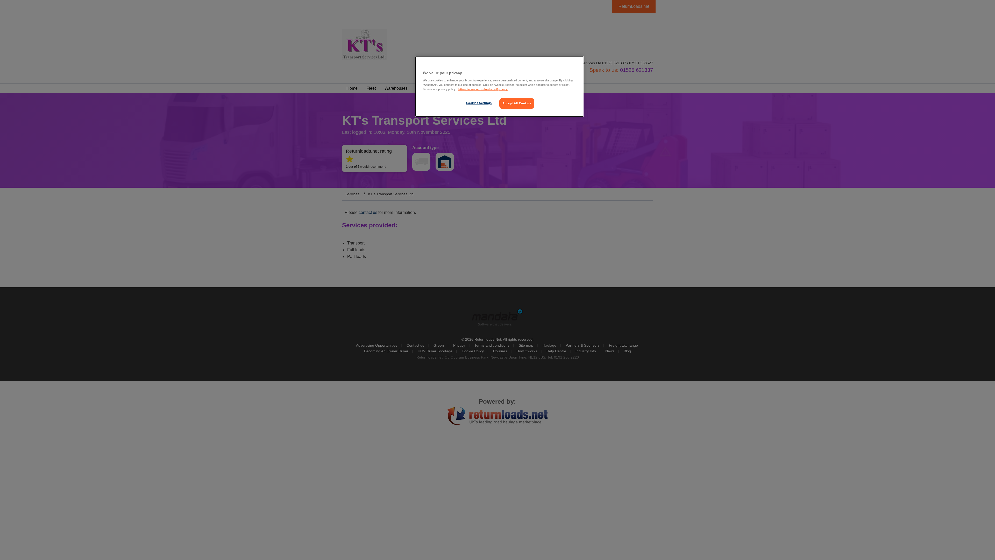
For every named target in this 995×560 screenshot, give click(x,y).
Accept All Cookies (516, 103)
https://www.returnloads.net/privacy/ (483, 89)
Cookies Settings (479, 102)
